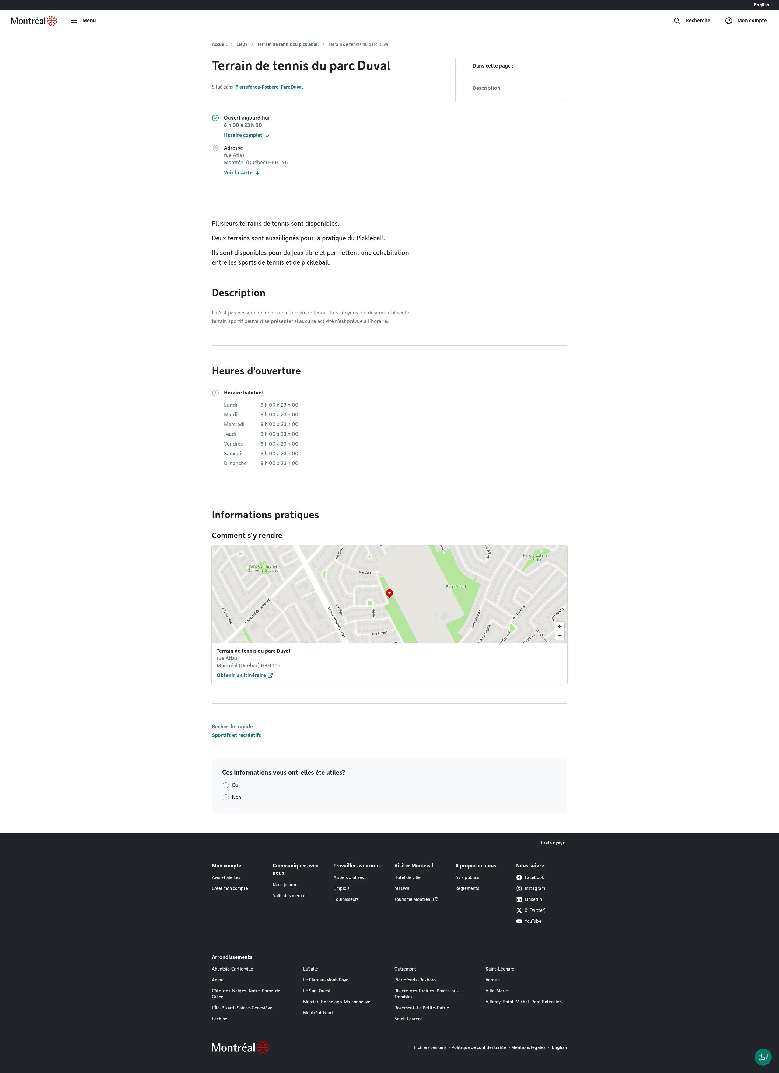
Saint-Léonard (500, 969)
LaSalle (310, 969)
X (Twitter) (535, 910)
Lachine (219, 1018)
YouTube (533, 921)
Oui (236, 785)
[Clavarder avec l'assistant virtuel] (763, 1057)
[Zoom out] (559, 635)
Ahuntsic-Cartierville (232, 969)
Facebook (534, 877)
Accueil (219, 44)
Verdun (493, 980)
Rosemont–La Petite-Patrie (421, 1007)
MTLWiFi (403, 888)
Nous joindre (285, 884)
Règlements (467, 888)
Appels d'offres (349, 877)
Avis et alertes (226, 877)
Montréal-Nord (318, 1012)
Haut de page (553, 842)
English (761, 4)
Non (236, 797)
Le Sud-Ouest (317, 990)
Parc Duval (292, 87)
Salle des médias (289, 895)
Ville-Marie (497, 990)
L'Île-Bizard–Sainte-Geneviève (242, 1007)
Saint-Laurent (408, 1018)
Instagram (535, 888)
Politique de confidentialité (479, 1047)
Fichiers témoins (430, 1047)
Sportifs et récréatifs (236, 735)
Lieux (241, 44)
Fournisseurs (346, 899)
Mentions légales (528, 1047)
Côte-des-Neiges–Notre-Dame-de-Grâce (247, 993)
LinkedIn (533, 899)
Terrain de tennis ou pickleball (288, 44)
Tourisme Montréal (412, 899)
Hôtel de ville (407, 877)
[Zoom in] (559, 626)
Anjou (217, 980)
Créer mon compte (230, 888)
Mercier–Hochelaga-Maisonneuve (336, 1001)
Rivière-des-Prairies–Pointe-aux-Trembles (427, 993)
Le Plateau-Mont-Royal (326, 980)
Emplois (342, 888)
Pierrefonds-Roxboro (257, 87)
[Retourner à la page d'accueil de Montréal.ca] (34, 21)
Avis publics (467, 877)
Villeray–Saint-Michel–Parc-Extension (524, 1001)
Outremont (405, 969)
